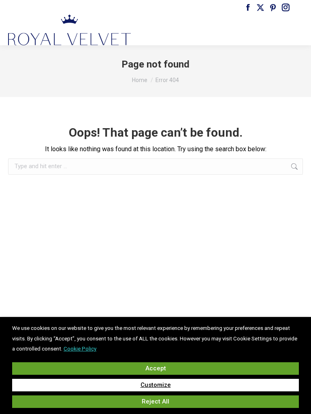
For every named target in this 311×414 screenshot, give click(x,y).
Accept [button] (155, 368)
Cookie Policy (80, 349)
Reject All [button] (155, 401)
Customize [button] (156, 385)
